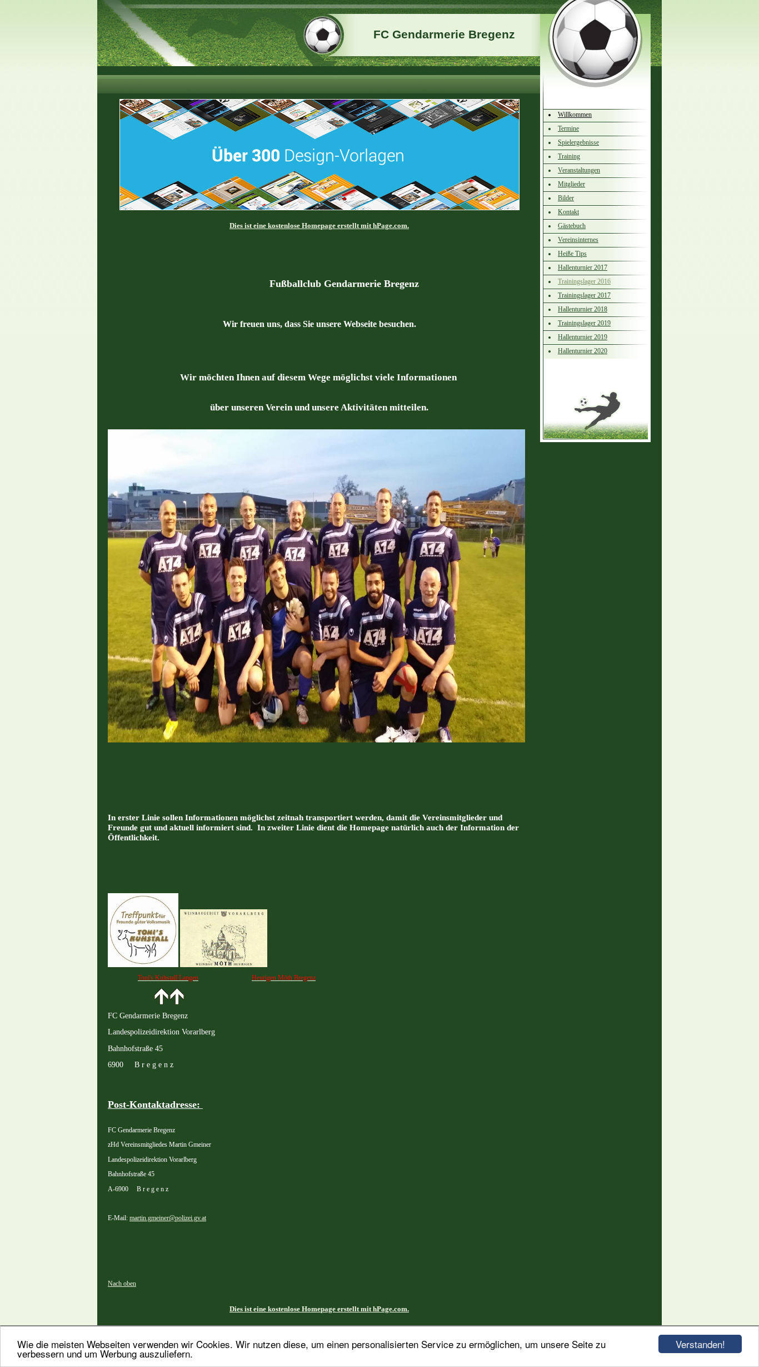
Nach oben (122, 1283)
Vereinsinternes (578, 240)
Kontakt (568, 212)
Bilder (566, 198)
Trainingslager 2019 (584, 323)
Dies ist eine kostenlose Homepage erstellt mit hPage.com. (319, 225)
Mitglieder (571, 184)
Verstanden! (700, 1344)
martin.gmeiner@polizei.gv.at (167, 1218)
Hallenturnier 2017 (582, 267)
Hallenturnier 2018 (582, 309)
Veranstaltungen (579, 170)
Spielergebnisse (578, 142)
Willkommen (575, 114)
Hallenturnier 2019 (582, 337)
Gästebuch (572, 226)
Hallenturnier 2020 (582, 351)
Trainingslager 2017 (584, 295)
